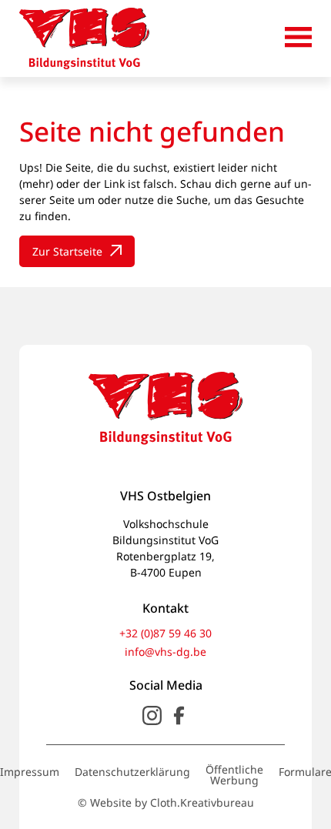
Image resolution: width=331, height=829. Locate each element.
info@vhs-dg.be (165, 652)
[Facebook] (179, 715)
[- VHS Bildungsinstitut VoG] (84, 38)
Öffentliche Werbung (234, 775)
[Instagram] (152, 715)
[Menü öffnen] (298, 38)
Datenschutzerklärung (132, 772)
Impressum (29, 772)
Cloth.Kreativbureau (202, 802)
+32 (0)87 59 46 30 (165, 633)
